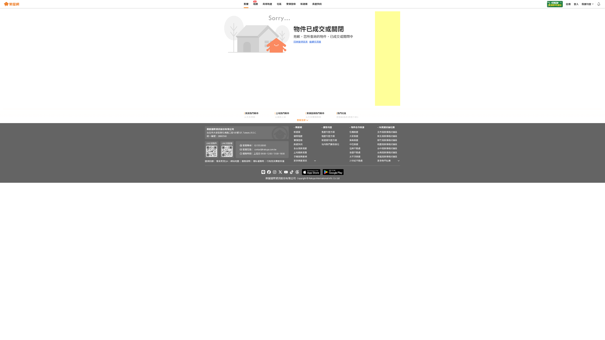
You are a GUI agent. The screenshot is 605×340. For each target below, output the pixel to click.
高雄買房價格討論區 (387, 156)
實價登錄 (298, 140)
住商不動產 (354, 148)
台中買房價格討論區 (387, 148)
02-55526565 (260, 145)
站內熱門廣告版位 (330, 144)
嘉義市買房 (249, 121)
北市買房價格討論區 (387, 131)
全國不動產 (354, 152)
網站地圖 (234, 161)
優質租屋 (298, 136)
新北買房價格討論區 (387, 136)
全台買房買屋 (300, 148)
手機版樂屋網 (300, 156)
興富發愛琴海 (343, 121)
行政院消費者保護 (275, 161)
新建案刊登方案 (329, 140)
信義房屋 (353, 131)
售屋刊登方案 (328, 131)
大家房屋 (353, 136)
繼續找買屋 (315, 41)
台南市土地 (280, 117)
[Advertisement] (387, 58)
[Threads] (297, 172)
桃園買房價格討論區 (387, 144)
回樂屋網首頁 (301, 41)
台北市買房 (249, 117)
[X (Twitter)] (280, 172)
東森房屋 (353, 140)
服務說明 (246, 161)
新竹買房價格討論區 (387, 140)
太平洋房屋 (354, 156)
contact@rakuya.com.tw (265, 149)
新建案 (297, 131)
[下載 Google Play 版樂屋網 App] (333, 172)
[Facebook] (269, 172)
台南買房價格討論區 (387, 152)
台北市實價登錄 (313, 117)
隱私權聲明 (258, 161)
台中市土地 (280, 121)
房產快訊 (298, 144)
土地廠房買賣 (300, 152)
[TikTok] (292, 172)
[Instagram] (275, 172)
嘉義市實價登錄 (313, 121)
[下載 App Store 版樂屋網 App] (311, 172)
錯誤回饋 (209, 161)
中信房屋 (353, 144)
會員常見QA (222, 161)
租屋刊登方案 (328, 136)
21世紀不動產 (356, 160)
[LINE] (263, 172)
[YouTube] (286, 172)
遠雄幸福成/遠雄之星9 (347, 117)
